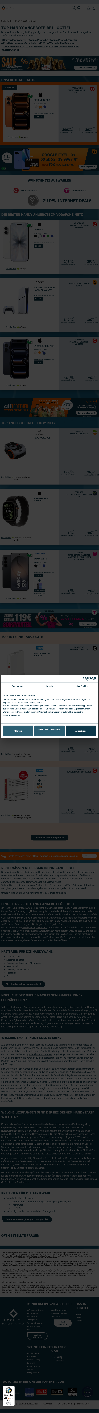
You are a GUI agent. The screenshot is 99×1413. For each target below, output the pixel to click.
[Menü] (13, 1387)
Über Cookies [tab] (82, 686)
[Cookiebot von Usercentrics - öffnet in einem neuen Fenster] (84, 679)
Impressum (14, 715)
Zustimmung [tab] (17, 686)
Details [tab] (49, 686)
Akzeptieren (80, 731)
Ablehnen (18, 731)
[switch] (8, 1403)
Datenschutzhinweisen (49, 712)
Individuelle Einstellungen (49, 729)
